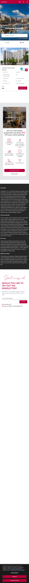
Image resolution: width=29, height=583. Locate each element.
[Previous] (1, 54)
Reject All (14, 576)
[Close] (28, 68)
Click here (4, 306)
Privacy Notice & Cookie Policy (17, 570)
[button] (20, 2)
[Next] (28, 54)
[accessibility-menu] (26, 69)
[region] (14, 573)
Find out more (14, 173)
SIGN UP (23, 301)
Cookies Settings (14, 572)
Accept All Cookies (14, 580)
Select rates (22, 88)
